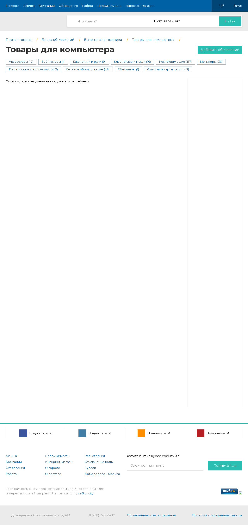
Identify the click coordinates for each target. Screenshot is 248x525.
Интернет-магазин (139, 6)
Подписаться (225, 466)
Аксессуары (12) (21, 61)
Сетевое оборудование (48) (88, 69)
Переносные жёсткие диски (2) (33, 69)
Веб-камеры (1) (53, 61)
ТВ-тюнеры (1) (128, 69)
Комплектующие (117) (175, 61)
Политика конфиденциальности (217, 515)
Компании (47, 6)
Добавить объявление (220, 50)
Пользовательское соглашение (151, 515)
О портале (53, 474)
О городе (52, 468)
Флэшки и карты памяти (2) (168, 69)
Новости (12, 6)
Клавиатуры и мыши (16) (132, 61)
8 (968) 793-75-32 (102, 515)
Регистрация (95, 456)
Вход (238, 6)
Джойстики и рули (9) (89, 61)
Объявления (68, 6)
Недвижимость (109, 6)
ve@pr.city (85, 493)
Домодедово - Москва (102, 474)
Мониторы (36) (211, 61)
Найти (230, 21)
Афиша (28, 6)
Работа (87, 6)
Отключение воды (99, 462)
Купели (90, 468)
